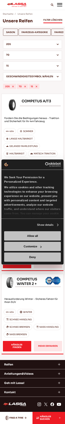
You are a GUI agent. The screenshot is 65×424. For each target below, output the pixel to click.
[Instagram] (39, 404)
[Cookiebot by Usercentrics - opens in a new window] (46, 164)
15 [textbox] (7, 65)
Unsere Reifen (25, 14)
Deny (32, 257)
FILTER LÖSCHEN (52, 20)
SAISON (10, 32)
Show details (45, 224)
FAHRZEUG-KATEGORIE (34, 32)
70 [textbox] (7, 54)
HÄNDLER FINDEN (17, 346)
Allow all (32, 235)
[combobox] (32, 44)
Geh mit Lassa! (14, 383)
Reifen (8, 364)
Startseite (8, 14)
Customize (30, 246)
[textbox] (32, 77)
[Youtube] (59, 404)
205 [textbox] (8, 44)
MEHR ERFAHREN (48, 346)
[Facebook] (52, 404)
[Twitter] (46, 404)
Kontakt (10, 392)
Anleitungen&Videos (18, 373)
